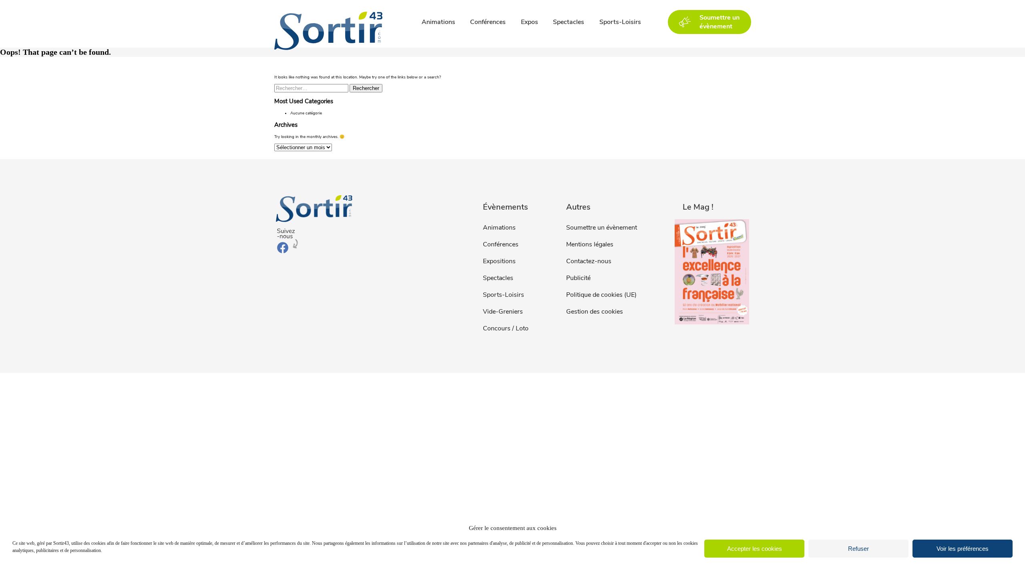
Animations (438, 22)
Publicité (578, 278)
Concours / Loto (506, 328)
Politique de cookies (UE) (601, 294)
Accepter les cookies (754, 548)
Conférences (488, 22)
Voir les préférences (963, 548)
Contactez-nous (588, 261)
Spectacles (568, 22)
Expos (529, 22)
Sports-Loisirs (620, 22)
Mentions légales (589, 244)
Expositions (499, 261)
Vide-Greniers (503, 311)
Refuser (858, 548)
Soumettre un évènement (601, 227)
